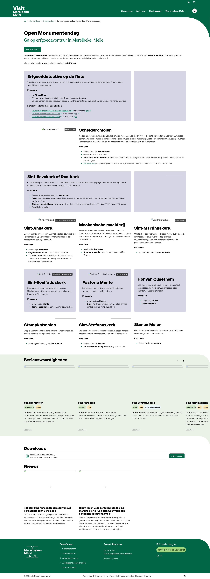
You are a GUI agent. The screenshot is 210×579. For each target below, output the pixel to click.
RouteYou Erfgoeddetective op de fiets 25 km (51, 110)
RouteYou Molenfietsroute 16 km (46, 113)
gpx (87, 110)
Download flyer (31, 49)
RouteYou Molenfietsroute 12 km (46, 116)
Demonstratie (89, 163)
